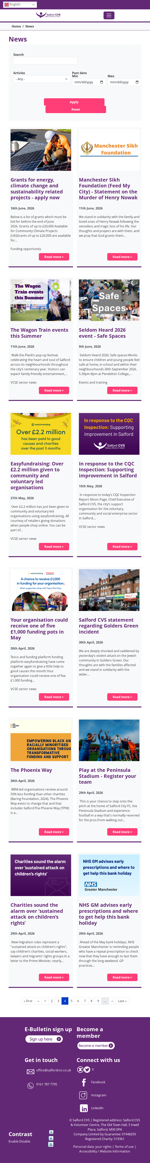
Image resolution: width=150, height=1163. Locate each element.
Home (16, 26)
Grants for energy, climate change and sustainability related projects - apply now (37, 188)
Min (75, 76)
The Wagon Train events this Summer (39, 332)
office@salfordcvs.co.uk (53, 1070)
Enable (14, 1141)
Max (111, 76)
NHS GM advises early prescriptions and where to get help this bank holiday (108, 914)
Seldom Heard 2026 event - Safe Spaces (102, 332)
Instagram (98, 1095)
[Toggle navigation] (109, 15)
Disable (24, 1141)
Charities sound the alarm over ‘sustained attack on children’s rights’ (37, 914)
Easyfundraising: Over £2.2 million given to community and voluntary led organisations (37, 475)
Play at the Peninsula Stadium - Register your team (107, 776)
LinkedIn (97, 1108)
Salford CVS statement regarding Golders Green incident (108, 625)
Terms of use (124, 1146)
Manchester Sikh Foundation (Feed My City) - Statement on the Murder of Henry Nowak (108, 188)
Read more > (54, 257)
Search (18, 54)
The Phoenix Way (31, 770)
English (14, 4)
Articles (19, 73)
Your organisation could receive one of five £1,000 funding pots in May (39, 628)
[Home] (50, 15)
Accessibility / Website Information (104, 1151)
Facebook (98, 1082)
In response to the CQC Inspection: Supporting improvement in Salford (108, 469)
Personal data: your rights (92, 1146)
